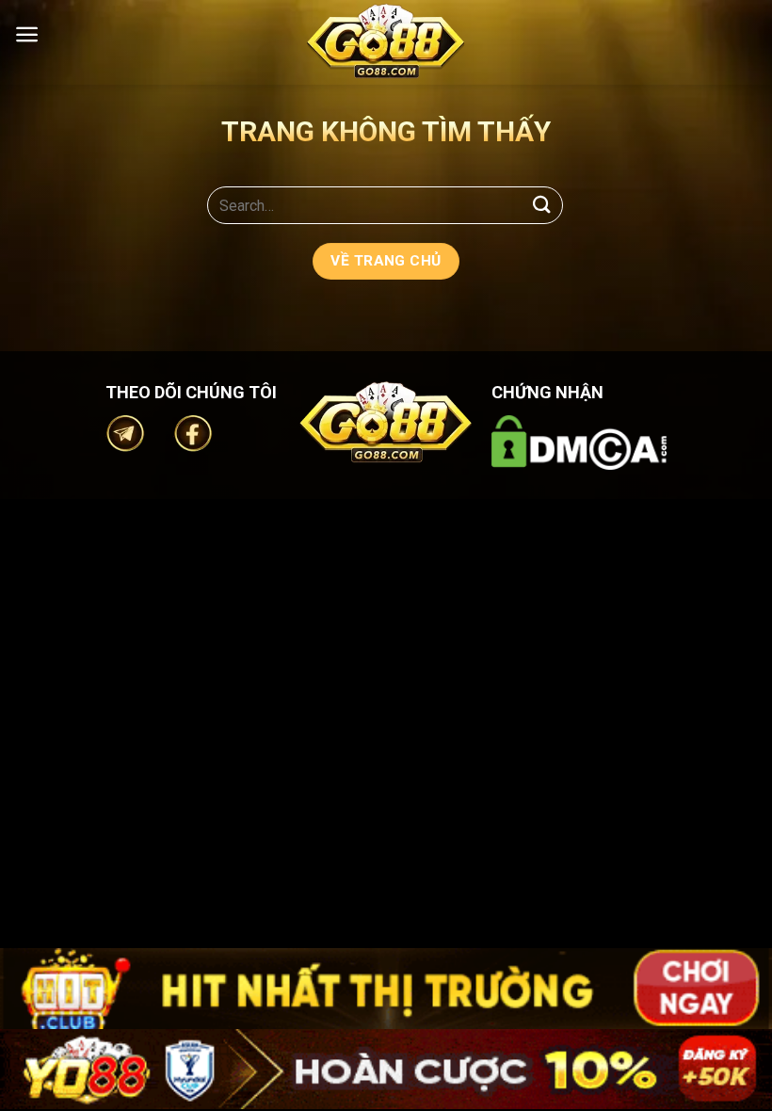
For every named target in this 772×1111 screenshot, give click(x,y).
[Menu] (27, 34)
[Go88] (386, 41)
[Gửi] (542, 204)
